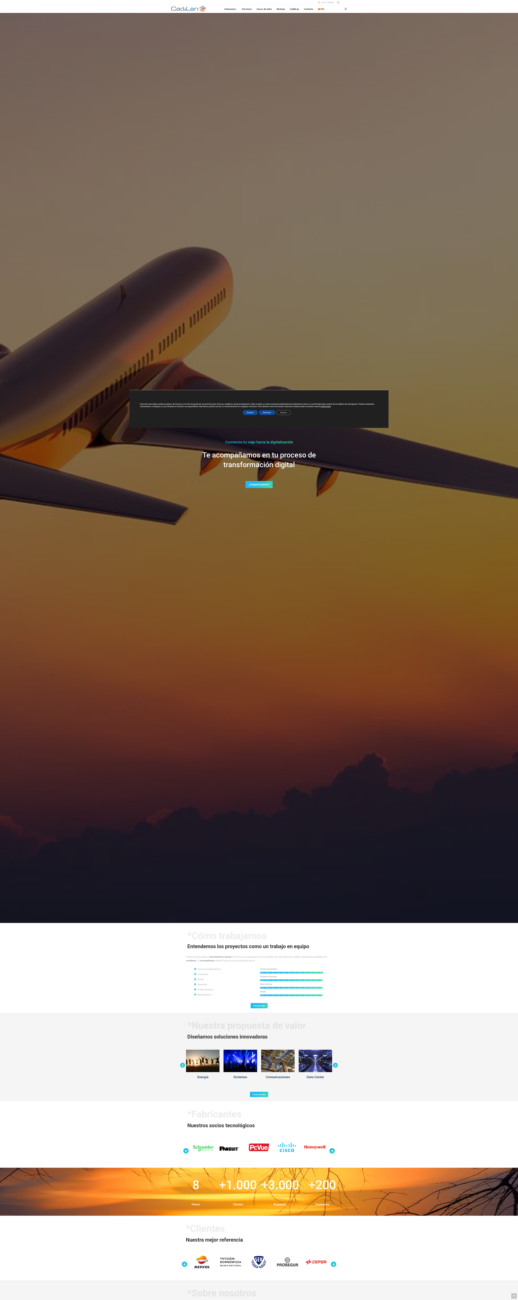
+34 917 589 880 (327, 2)
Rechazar (267, 412)
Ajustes (283, 412)
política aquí (326, 406)
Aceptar (250, 412)
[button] (182, 1065)
